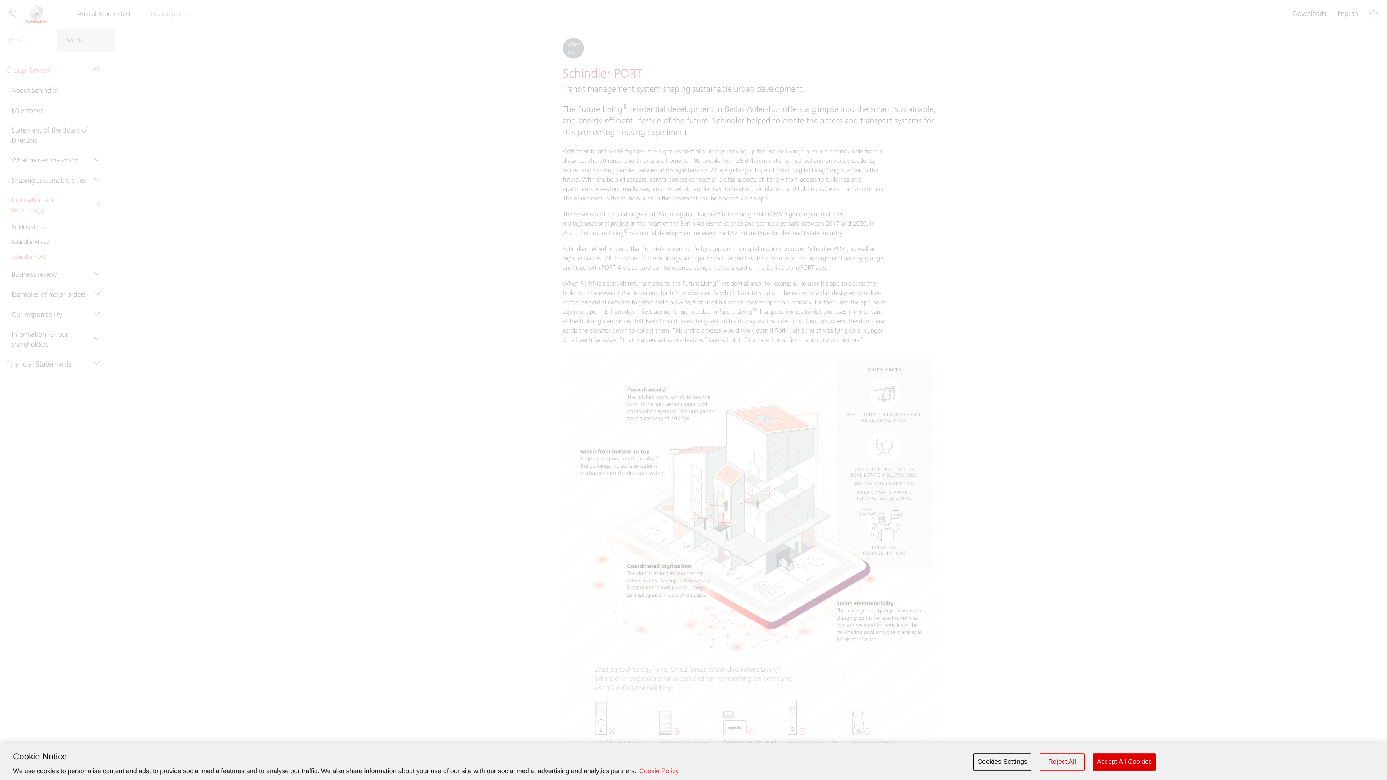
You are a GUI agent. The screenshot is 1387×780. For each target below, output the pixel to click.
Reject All (1062, 761)
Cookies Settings (1002, 761)
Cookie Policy (659, 771)
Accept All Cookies (1124, 761)
